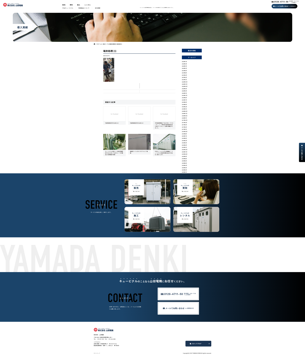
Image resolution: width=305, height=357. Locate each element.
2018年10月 (184, 116)
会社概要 (97, 8)
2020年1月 (184, 93)
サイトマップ (97, 353)
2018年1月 (184, 118)
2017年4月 (184, 122)
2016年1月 (184, 147)
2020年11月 (184, 84)
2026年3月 (184, 64)
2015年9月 (184, 156)
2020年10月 (184, 86)
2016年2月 (184, 145)
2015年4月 (184, 165)
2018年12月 (184, 111)
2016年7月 (184, 136)
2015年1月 (184, 172)
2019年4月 (184, 106)
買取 (71, 5)
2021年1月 (184, 79)
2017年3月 (184, 125)
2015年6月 (184, 161)
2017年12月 (184, 120)
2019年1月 (184, 109)
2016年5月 (184, 138)
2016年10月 (184, 131)
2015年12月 (184, 149)
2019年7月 (184, 100)
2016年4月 (184, 140)
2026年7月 (184, 61)
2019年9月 (184, 97)
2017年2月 (184, 127)
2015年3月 (184, 167)
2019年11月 (184, 95)
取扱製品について (84, 8)
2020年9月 (184, 88)
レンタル (88, 5)
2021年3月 (184, 75)
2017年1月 (184, 129)
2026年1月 (184, 66)
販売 (64, 5)
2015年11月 (184, 152)
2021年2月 (184, 77)
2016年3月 (184, 143)
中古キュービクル (67, 8)
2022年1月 (184, 68)
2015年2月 (184, 170)
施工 (78, 5)
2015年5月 (184, 163)
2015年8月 (184, 158)
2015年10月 (184, 154)
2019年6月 (184, 102)
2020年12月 (184, 82)
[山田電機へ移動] (95, 44)
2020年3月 (184, 91)
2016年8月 (184, 134)
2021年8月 (184, 73)
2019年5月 (184, 104)
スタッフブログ (196, 344)
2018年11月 (184, 113)
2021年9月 (184, 70)
